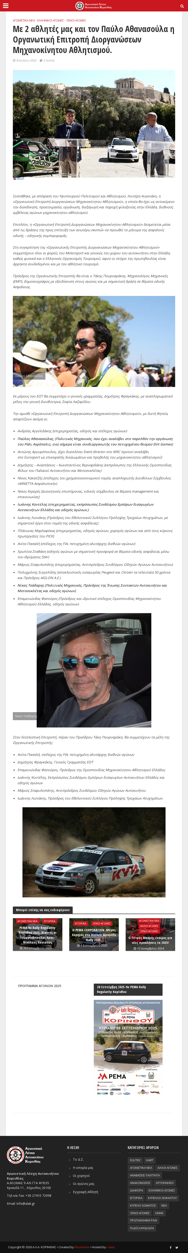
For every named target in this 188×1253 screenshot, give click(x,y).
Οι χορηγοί (81, 1175)
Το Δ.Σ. (78, 1159)
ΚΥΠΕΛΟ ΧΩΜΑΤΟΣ (143, 1205)
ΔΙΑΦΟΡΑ (136, 1190)
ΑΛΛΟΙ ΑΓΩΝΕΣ (149, 926)
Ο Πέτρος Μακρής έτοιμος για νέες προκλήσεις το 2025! (150, 940)
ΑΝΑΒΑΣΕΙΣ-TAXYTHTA (145, 1175)
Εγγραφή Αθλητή (85, 1192)
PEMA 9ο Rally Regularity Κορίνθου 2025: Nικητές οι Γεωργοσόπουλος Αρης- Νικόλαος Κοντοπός (38, 934)
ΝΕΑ (164, 1205)
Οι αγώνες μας (83, 1183)
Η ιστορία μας (83, 1167)
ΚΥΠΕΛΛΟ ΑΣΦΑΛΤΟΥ (162, 1198)
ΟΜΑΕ (159, 1213)
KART (149, 1160)
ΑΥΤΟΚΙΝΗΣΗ (165, 1183)
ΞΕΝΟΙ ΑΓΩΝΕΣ (76, 20)
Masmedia (82, 1247)
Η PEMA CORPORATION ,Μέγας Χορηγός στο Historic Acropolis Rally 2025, (94, 935)
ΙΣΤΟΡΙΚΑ (49, 921)
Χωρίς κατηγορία (142, 1228)
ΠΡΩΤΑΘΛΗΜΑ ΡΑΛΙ (143, 1220)
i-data (111, 1247)
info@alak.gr (26, 1203)
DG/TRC (135, 1160)
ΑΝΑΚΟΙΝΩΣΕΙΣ (140, 1183)
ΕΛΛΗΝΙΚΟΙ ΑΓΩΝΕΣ (50, 20)
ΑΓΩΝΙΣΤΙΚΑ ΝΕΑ (24, 20)
